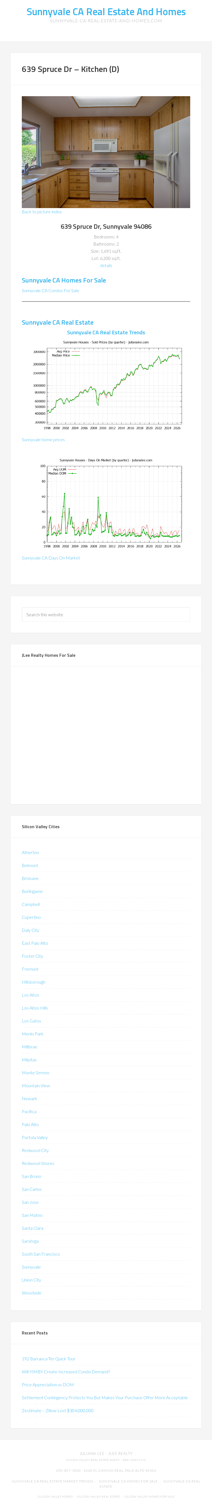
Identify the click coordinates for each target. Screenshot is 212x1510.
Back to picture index (42, 211)
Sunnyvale (31, 1266)
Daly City (30, 930)
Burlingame (32, 891)
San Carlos (32, 1189)
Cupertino (31, 917)
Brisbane (30, 878)
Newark (29, 1098)
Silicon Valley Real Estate (98, 1496)
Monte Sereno (35, 1072)
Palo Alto (30, 1124)
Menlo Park (33, 1033)
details (106, 265)
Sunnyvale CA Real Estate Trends (106, 332)
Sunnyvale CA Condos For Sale (50, 290)
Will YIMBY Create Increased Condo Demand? (66, 1371)
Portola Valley (35, 1137)
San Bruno (31, 1176)
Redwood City (35, 1150)
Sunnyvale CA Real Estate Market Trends (52, 1481)
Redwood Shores (38, 1163)
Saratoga (30, 1240)
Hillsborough (33, 981)
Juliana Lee (92, 1453)
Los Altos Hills (35, 1007)
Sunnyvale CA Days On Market (51, 557)
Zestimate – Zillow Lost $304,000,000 (58, 1410)
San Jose (30, 1202)
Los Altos (30, 994)
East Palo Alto (35, 943)
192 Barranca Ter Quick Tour (48, 1358)
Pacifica (29, 1111)
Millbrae (29, 1046)
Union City (31, 1279)
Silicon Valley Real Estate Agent (93, 1459)
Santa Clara (32, 1228)
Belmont (30, 865)
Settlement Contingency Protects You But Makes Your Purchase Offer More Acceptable (105, 1397)
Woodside (31, 1292)
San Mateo (32, 1215)
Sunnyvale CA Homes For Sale (64, 280)
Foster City (32, 956)
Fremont (30, 968)
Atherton (30, 852)
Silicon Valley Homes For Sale (149, 1496)
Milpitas (29, 1059)
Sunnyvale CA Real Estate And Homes (106, 11)
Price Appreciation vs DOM (48, 1384)
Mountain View (36, 1085)
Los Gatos (31, 1020)
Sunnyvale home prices (43, 439)
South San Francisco (41, 1253)
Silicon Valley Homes (55, 1496)
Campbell (31, 904)
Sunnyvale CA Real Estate (58, 322)
